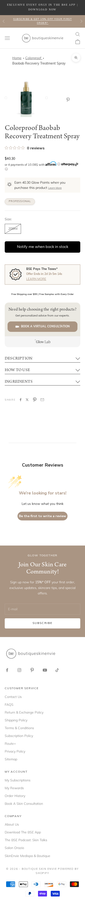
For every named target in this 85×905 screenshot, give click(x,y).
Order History (15, 796)
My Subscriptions (17, 780)
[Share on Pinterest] (35, 400)
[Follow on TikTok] (57, 670)
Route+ (10, 743)
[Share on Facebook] (20, 400)
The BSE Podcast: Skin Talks (26, 840)
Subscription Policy (19, 736)
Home (16, 58)
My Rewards (14, 788)
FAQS (9, 704)
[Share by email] (42, 400)
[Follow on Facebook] (7, 670)
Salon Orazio (14, 848)
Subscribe (42, 623)
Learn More (55, 188)
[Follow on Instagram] (19, 670)
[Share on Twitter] (27, 400)
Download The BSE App (23, 832)
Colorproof (33, 58)
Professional (20, 201)
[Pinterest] (69, 100)
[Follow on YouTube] (44, 670)
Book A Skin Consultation (24, 803)
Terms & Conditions (19, 728)
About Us (12, 824)
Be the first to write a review (42, 516)
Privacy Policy (15, 751)
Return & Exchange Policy (24, 712)
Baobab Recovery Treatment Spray (38, 63)
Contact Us (13, 697)
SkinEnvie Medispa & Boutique (27, 856)
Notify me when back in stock (42, 247)
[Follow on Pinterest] (32, 670)
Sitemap (11, 759)
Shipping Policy (16, 720)
